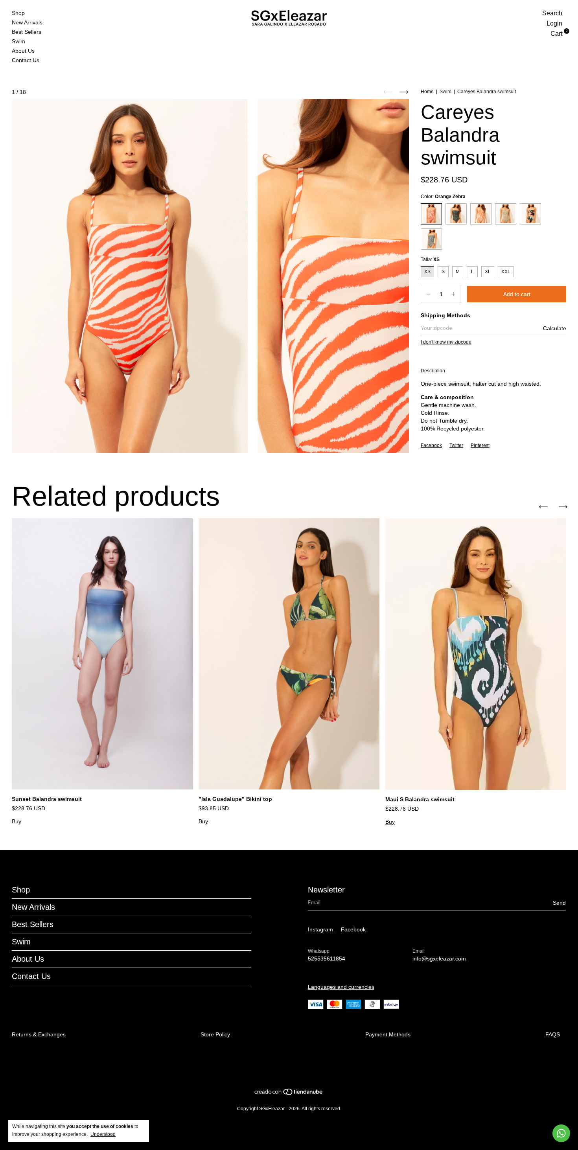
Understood (103, 1134)
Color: (443, 196)
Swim (18, 41)
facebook (353, 929)
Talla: (430, 259)
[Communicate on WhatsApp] (561, 1133)
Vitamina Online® (285, 1066)
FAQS (552, 1034)
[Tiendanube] (289, 1094)
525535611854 (326, 958)
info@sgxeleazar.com (439, 958)
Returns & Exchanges (39, 1034)
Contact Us (25, 60)
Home (427, 91)
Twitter (456, 445)
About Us (23, 51)
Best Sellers (26, 32)
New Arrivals (27, 22)
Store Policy (215, 1034)
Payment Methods (387, 1034)
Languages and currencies (341, 987)
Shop (18, 13)
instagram (321, 929)
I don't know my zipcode (446, 342)
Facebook (431, 445)
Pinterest (480, 445)
